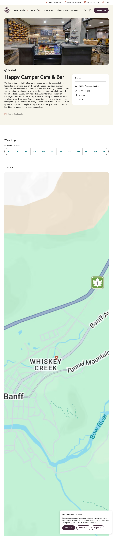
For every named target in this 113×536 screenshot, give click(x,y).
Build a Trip (101, 10)
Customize (83, 528)
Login (107, 2)
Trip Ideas (74, 10)
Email (81, 99)
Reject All (97, 528)
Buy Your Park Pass (93, 2)
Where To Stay (62, 10)
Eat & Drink (12, 70)
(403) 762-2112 (84, 91)
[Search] (86, 10)
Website (82, 95)
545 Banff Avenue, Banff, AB (89, 86)
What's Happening (55, 2)
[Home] (7, 10)
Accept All (68, 528)
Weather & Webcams (74, 2)
